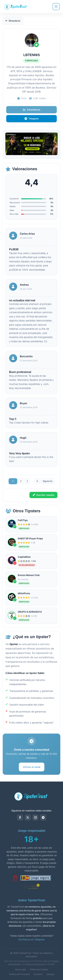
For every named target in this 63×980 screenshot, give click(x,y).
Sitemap (50, 974)
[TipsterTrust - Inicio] (16, 6)
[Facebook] (20, 817)
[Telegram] (43, 817)
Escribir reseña (45, 495)
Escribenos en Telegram (31, 939)
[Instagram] (35, 817)
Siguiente (48, 481)
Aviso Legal (20, 969)
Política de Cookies (39, 969)
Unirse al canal (31, 766)
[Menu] (56, 6)
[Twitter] (28, 817)
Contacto (38, 974)
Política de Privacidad (19, 974)
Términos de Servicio (35, 964)
